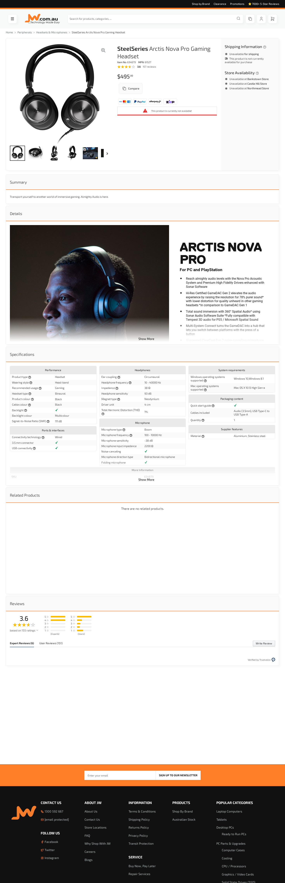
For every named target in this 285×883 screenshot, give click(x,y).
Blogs (88, 860)
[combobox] (155, 18)
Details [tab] (16, 213)
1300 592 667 (53, 811)
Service (135, 857)
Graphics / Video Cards (238, 874)
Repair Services (139, 874)
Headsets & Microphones (51, 32)
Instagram (51, 858)
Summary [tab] (18, 182)
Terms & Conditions (142, 811)
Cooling (227, 858)
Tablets (221, 819)
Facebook (51, 841)
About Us (91, 811)
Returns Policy (139, 827)
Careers (90, 851)
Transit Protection (141, 843)
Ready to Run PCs (234, 834)
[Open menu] (12, 18)
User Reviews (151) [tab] (51, 643)
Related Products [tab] (25, 495)
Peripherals (24, 32)
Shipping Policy (139, 819)
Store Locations (95, 827)
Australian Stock (183, 819)
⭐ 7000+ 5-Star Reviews (263, 3)
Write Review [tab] (264, 643)
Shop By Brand (182, 811)
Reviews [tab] (17, 603)
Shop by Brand (201, 3)
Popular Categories (234, 802)
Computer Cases (233, 850)
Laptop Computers (229, 811)
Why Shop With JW (98, 843)
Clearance (220, 3)
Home (9, 32)
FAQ (87, 835)
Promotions (237, 3)
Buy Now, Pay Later (142, 866)
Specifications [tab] (22, 354)
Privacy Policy (138, 835)
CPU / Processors (234, 866)
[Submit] (238, 18)
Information (140, 802)
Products (181, 802)
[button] (17, 153)
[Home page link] (42, 19)
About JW (93, 802)
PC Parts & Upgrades (230, 843)
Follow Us (50, 833)
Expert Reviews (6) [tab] (22, 643)
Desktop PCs (225, 827)
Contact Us (51, 802)
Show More (146, 338)
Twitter (49, 850)
